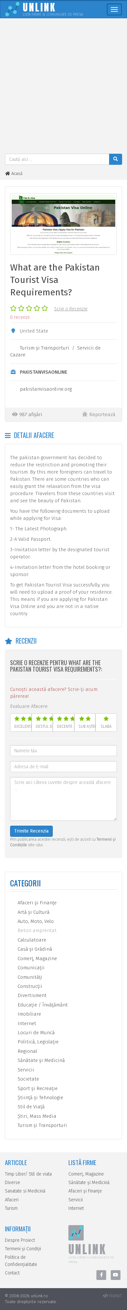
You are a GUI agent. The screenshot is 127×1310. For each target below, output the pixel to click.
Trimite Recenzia (31, 831)
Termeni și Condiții (23, 1249)
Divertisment (31, 995)
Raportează (102, 414)
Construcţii (29, 986)
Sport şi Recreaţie (37, 1088)
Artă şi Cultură (32, 912)
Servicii (25, 1070)
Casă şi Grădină (34, 949)
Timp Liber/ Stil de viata (28, 1174)
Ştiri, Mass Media (36, 1116)
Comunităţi (29, 977)
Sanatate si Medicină (25, 1191)
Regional (26, 1051)
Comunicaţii (30, 968)
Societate (27, 1079)
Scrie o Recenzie (71, 309)
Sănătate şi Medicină (40, 1060)
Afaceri (12, 1200)
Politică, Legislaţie (37, 1042)
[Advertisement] (63, 86)
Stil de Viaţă (30, 1107)
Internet (26, 1023)
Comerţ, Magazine (36, 958)
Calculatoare (31, 940)
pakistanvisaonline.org (46, 389)
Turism (11, 1208)
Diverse (12, 1182)
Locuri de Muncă (35, 1033)
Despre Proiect (20, 1240)
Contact (12, 1273)
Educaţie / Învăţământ (42, 1005)
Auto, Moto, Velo (35, 921)
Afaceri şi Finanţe (36, 903)
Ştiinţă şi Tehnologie (39, 1097)
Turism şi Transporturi (44, 348)
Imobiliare (28, 1014)
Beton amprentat (36, 930)
